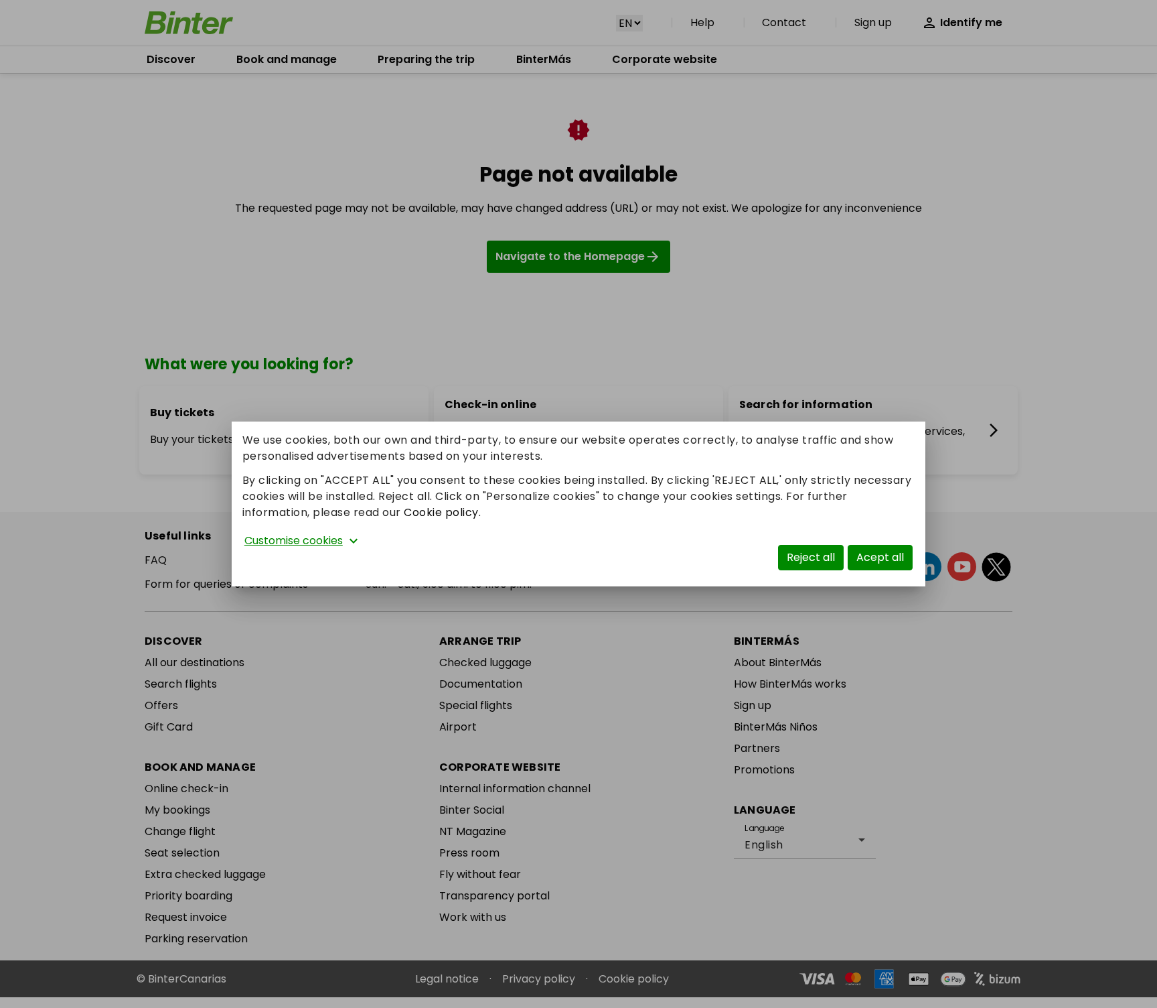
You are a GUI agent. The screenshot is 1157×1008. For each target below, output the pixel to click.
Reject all (811, 557)
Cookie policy (441, 512)
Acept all (880, 557)
